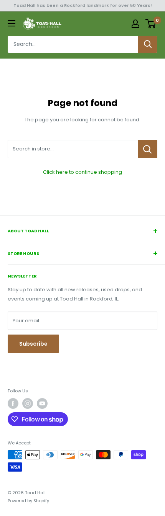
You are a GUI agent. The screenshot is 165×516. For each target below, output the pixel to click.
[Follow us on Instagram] (27, 403)
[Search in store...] (147, 149)
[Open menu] (11, 23)
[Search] (147, 44)
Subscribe (33, 344)
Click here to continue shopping (82, 172)
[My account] (135, 24)
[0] (151, 23)
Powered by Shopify (28, 501)
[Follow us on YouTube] (42, 403)
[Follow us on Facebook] (13, 403)
